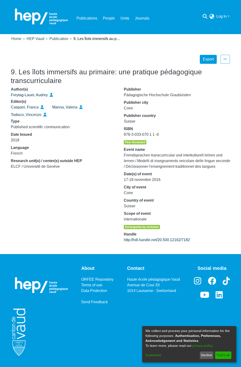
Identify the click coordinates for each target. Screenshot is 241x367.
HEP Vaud (35, 39)
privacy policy (202, 345)
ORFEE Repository (97, 279)
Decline (206, 355)
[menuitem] (212, 16)
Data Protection (94, 291)
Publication (58, 39)
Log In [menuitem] (221, 16)
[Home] (41, 16)
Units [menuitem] (124, 18)
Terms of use (91, 285)
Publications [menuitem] (86, 18)
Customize (153, 355)
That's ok (223, 355)
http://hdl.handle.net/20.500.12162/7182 (157, 240)
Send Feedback (94, 302)
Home (16, 39)
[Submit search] (205, 16)
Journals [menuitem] (142, 18)
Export (208, 59)
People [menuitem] (109, 18)
